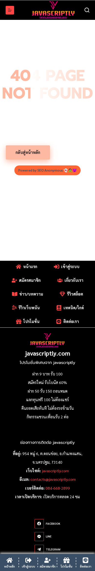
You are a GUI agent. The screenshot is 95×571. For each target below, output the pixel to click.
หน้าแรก (30, 266)
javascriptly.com (47, 353)
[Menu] (10, 10)
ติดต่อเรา (71, 321)
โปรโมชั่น (71, 152)
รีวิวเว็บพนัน (29, 307)
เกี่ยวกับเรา (74, 280)
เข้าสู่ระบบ (70, 266)
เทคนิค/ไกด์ (74, 307)
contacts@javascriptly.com (53, 479)
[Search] (87, 10)
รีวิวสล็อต (75, 294)
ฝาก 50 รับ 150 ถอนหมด (47, 391)
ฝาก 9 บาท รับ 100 (47, 373)
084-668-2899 (58, 488)
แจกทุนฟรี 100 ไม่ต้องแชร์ (47, 399)
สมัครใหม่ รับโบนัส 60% (47, 382)
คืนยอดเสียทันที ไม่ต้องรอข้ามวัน (47, 408)
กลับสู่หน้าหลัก (28, 152)
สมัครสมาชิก (30, 280)
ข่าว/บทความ (31, 294)
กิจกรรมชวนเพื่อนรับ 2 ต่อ (47, 416)
